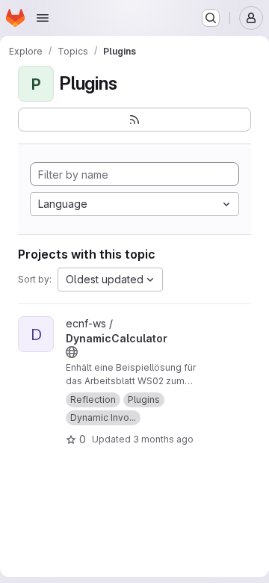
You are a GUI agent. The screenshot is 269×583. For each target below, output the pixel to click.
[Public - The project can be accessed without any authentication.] (72, 352)
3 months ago (163, 439)
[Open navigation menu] (43, 18)
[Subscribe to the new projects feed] (134, 120)
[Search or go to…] (211, 18)
